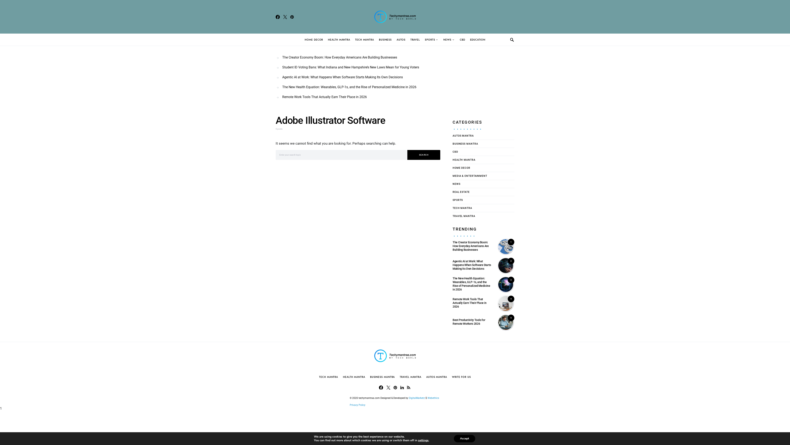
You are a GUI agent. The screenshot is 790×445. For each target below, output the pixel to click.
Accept (464, 438)
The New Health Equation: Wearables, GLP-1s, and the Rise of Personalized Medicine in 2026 (349, 87)
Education (477, 39)
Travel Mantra (464, 216)
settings (423, 440)
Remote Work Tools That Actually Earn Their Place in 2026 (324, 97)
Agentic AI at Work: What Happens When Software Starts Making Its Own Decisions (342, 77)
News (447, 39)
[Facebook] (278, 17)
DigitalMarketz (417, 398)
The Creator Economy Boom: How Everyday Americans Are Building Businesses (339, 57)
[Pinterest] (292, 17)
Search (424, 155)
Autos (401, 39)
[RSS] (408, 387)
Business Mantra (465, 143)
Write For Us (461, 377)
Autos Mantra (463, 135)
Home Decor (314, 39)
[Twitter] (285, 17)
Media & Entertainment (470, 175)
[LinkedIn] (402, 387)
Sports (430, 39)
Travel (415, 39)
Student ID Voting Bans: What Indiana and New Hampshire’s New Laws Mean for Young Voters (350, 67)
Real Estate (461, 192)
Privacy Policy (357, 405)
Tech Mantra (364, 39)
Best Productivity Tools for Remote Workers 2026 (469, 322)
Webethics (434, 398)
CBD (462, 39)
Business (385, 39)
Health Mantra (339, 39)
